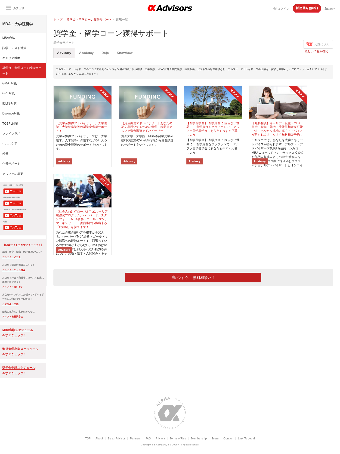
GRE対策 (8, 93)
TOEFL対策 (10, 123)
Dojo (105, 53)
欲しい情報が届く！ (318, 51)
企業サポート (11, 163)
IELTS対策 (9, 103)
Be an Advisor (116, 438)
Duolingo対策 (11, 113)
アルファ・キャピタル (13, 270)
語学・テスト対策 (14, 48)
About (99, 438)
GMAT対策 (9, 83)
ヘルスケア (9, 143)
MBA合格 (8, 38)
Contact (228, 438)
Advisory (64, 53)
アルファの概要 (12, 174)
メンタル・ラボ (10, 304)
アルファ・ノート (11, 257)
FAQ (148, 438)
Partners (135, 438)
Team (215, 438)
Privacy (160, 438)
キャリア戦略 (11, 58)
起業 (5, 153)
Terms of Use (178, 438)
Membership (199, 438)
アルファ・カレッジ (12, 286)
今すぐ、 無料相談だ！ (195, 278)
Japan (329, 8)
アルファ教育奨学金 (12, 316)
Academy (86, 53)
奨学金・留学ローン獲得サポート (21, 70)
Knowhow (125, 53)
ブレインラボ (11, 133)
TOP (88, 438)
